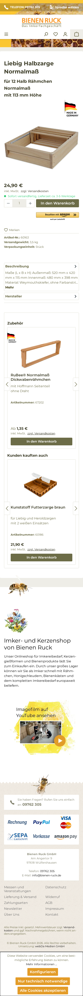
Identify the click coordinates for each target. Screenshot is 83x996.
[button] (57, 216)
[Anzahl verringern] (8, 203)
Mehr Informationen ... (41, 964)
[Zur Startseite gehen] (41, 23)
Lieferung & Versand (20, 897)
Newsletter (13, 909)
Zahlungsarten (16, 903)
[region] (41, 152)
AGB (48, 903)
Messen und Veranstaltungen (17, 889)
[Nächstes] (76, 384)
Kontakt (51, 914)
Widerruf (52, 897)
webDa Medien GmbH (50, 946)
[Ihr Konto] (65, 34)
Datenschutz (55, 887)
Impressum (54, 909)
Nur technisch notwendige (42, 981)
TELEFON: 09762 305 (25, 7)
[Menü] (6, 34)
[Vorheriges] (7, 384)
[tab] (41, 277)
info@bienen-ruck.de (46, 875)
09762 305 (32, 804)
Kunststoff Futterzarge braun (38, 507)
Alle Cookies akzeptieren (43, 990)
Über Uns (11, 914)
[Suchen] (46, 34)
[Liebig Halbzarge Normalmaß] (41, 148)
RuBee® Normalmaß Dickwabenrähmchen (30, 377)
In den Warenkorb (58, 203)
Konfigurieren (43, 972)
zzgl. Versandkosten (35, 191)
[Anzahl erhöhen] (30, 203)
